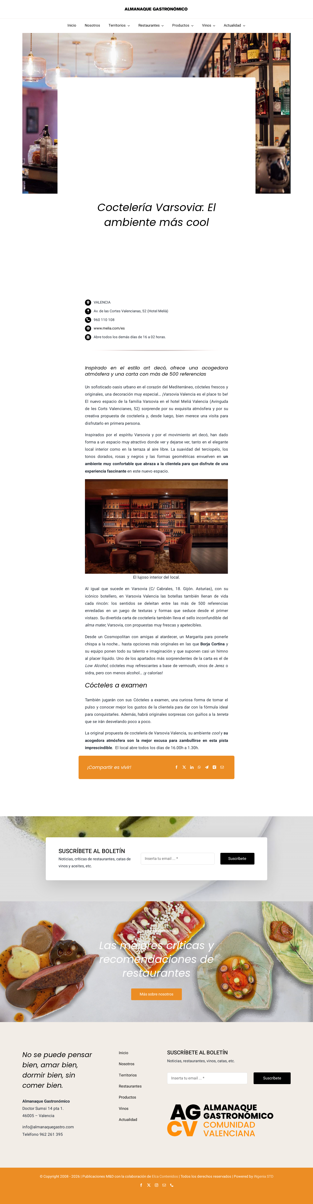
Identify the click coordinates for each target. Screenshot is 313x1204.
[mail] (164, 1185)
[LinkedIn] (192, 767)
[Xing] (214, 767)
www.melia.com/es (109, 328)
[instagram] (156, 1185)
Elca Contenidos (165, 1176)
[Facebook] (176, 767)
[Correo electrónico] (222, 767)
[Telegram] (207, 767)
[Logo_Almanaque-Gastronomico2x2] (156, 8)
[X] (184, 767)
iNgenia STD (263, 1176)
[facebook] (141, 1185)
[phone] (172, 1185)
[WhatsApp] (199, 767)
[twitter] (149, 1185)
